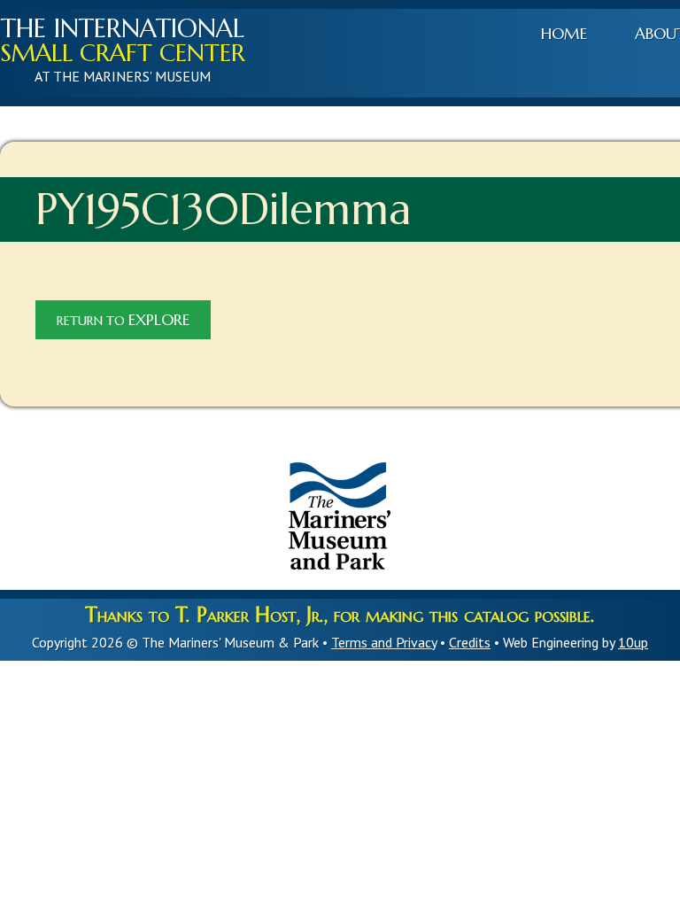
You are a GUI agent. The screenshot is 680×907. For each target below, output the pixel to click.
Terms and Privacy (384, 642)
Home (564, 33)
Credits (470, 642)
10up (633, 642)
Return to (123, 319)
